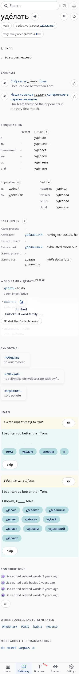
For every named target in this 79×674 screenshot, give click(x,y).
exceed (11, 648)
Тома (43, 81)
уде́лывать (47, 25)
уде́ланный (34, 247)
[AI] (74, 5)
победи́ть (11, 357)
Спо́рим (17, 81)
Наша (15, 94)
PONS (25, 627)
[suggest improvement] (64, 17)
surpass (24, 648)
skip (10, 465)
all (5, 604)
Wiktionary (9, 627)
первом (16, 99)
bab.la (37, 627)
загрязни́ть (12, 391)
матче (32, 99)
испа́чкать (12, 374)
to (33, 648)
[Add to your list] (74, 17)
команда (26, 94)
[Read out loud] (35, 17)
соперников (56, 94)
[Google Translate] (64, 5)
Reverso (52, 627)
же (25, 99)
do (2, 648)
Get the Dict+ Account (23, 321)
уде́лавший (34, 234)
